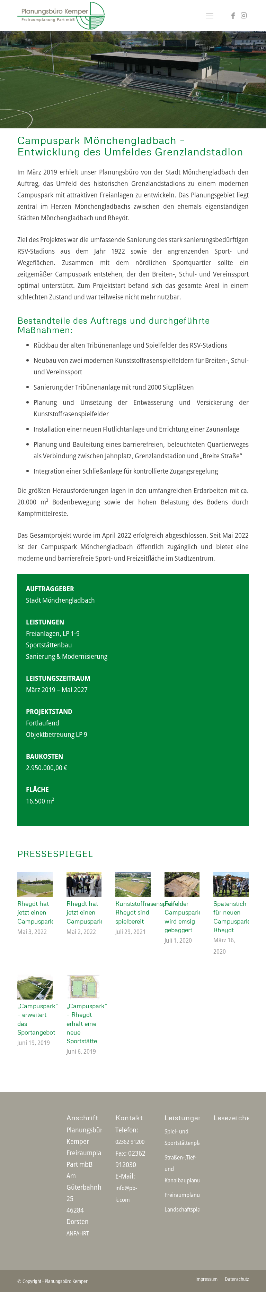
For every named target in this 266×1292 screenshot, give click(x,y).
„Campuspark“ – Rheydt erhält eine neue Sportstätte (86, 1023)
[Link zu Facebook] (233, 15)
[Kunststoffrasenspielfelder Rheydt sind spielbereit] (133, 884)
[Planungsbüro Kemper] (61, 15)
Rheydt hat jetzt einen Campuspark (35, 912)
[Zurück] (6, 72)
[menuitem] (209, 15)
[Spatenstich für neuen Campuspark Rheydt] (231, 884)
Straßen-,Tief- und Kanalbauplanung (182, 1168)
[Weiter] (260, 72)
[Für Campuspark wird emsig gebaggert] (182, 884)
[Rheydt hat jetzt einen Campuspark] (35, 884)
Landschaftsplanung (182, 1209)
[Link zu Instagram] (243, 15)
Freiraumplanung (182, 1195)
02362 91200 (129, 1142)
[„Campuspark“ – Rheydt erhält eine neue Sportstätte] (84, 987)
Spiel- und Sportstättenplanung (182, 1137)
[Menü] (209, 15)
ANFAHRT (77, 1233)
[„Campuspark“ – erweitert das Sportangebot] (35, 987)
